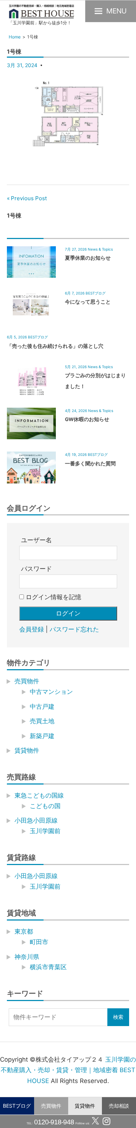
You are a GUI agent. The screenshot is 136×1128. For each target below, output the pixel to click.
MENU (116, 11)
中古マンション (51, 691)
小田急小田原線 (36, 820)
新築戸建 (42, 736)
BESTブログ (17, 1106)
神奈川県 (27, 956)
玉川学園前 (45, 831)
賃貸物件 (85, 1106)
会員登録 (31, 629)
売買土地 (42, 721)
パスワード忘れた (74, 629)
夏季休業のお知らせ (88, 258)
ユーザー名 (36, 540)
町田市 (39, 942)
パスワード (36, 568)
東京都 (24, 931)
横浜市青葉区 (48, 967)
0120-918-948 (53, 1122)
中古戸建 (42, 706)
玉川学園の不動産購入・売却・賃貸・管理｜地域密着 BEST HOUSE (68, 1070)
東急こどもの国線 (39, 795)
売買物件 (51, 1106)
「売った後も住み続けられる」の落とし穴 (55, 346)
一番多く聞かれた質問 (90, 463)
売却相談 (119, 1106)
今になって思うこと (88, 302)
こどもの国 (45, 806)
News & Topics (100, 249)
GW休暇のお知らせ (87, 419)
